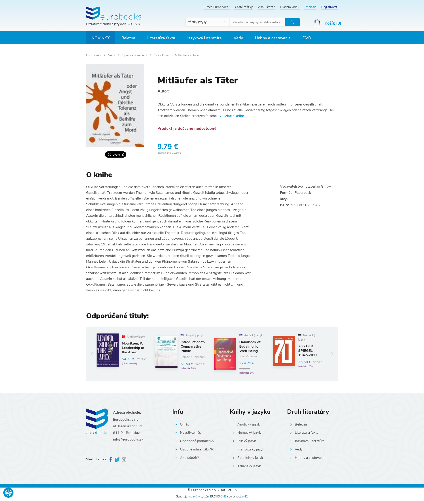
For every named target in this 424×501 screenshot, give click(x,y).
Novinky (101, 38)
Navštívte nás (190, 432)
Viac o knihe (234, 115)
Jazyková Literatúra (204, 38)
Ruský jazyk (246, 441)
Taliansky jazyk (249, 466)
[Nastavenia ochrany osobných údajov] (8, 493)
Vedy (238, 38)
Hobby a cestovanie (273, 38)
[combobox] (208, 22)
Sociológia (161, 55)
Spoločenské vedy (135, 55)
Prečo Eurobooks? (216, 7)
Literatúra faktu (161, 38)
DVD (307, 38)
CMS (223, 497)
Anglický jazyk (248, 424)
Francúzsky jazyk (250, 449)
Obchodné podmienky (197, 441)
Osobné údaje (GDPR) (197, 449)
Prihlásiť (310, 7)
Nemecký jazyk (249, 432)
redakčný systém (199, 497)
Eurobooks (94, 55)
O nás (184, 424)
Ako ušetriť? (266, 7)
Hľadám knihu (289, 7)
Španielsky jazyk (250, 457)
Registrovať (329, 7)
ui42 (245, 497)
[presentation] (92, 354)
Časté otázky (244, 7)
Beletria (128, 38)
